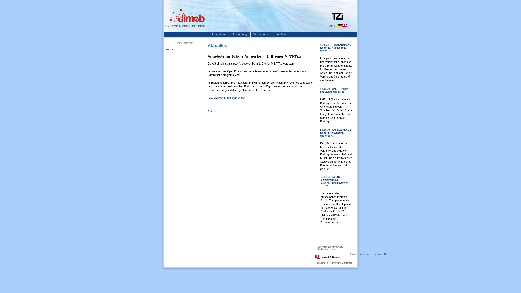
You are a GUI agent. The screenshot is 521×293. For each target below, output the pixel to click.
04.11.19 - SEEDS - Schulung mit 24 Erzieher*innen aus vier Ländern (334, 181)
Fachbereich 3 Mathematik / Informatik (334, 263)
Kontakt (353, 254)
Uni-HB (387, 254)
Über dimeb (219, 34)
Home (331, 25)
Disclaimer (377, 254)
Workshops (260, 34)
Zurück (169, 49)
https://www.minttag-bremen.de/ (226, 97)
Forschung (240, 34)
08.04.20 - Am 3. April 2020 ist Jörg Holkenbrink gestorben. (335, 133)
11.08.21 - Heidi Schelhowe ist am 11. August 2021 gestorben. (335, 48)
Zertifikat (281, 34)
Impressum (364, 254)
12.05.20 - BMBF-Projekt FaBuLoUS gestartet (334, 90)
